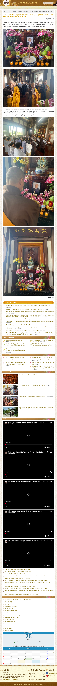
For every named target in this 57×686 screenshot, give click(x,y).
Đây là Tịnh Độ (8, 628)
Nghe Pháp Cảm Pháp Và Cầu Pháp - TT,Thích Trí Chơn (18, 599)
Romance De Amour (9, 619)
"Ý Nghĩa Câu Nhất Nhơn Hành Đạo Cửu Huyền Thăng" (17, 569)
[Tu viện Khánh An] (4, 11)
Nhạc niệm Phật (8, 602)
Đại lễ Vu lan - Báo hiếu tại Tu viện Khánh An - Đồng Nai (32, 385)
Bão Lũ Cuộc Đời (9, 608)
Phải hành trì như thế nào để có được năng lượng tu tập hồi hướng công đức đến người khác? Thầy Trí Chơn (29, 591)
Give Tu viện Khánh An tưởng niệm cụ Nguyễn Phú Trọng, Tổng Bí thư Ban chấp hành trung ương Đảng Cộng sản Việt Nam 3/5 (49, 19)
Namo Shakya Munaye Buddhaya (12, 615)
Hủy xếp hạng (46, 19)
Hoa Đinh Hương (8, 626)
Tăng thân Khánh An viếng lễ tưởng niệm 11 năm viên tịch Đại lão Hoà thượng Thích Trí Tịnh (28, 305)
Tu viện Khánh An (52, 673)
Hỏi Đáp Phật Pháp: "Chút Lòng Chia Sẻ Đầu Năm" (17, 573)
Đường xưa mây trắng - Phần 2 (12, 617)
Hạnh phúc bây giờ (9, 630)
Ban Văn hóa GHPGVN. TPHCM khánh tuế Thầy (17, 319)
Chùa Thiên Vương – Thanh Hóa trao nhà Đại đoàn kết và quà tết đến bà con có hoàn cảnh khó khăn (30, 321)
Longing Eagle (8, 623)
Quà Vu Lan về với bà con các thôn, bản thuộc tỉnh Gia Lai (32, 396)
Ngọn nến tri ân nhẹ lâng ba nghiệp (27, 374)
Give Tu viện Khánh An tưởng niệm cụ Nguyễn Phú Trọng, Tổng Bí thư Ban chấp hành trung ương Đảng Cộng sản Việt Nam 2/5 (48, 19)
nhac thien (7, 613)
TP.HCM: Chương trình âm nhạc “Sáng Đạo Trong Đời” (18, 325)
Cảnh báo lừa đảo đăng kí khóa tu (14, 340)
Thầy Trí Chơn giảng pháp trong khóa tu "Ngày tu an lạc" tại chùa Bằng (22, 330)
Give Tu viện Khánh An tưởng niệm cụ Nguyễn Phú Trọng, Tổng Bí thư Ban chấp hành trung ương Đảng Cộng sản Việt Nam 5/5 (52, 19)
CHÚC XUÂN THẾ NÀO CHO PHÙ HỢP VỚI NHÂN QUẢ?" (18, 571)
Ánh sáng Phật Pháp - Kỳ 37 (11, 610)
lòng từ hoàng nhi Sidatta (11, 606)
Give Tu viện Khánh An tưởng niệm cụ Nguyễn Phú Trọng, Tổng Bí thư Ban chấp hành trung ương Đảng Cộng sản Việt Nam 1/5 (47, 19)
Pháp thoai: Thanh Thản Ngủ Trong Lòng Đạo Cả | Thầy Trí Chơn (20, 586)
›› (47, 648)
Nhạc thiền (7, 604)
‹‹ (9, 648)
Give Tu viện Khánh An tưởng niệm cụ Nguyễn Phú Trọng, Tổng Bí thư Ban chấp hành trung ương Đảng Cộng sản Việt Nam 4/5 (51, 19)
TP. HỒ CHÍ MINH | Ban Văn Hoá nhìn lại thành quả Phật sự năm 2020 (21, 594)
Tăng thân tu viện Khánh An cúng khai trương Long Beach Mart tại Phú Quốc (24, 309)
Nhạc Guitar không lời (10, 621)
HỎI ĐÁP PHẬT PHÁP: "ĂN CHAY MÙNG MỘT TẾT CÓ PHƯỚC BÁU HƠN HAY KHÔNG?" (26, 576)
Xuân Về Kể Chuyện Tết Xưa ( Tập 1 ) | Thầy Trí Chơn (17, 578)
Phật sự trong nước (13, 300)
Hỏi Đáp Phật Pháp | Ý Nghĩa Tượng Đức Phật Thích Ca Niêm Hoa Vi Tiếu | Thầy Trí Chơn (26, 580)
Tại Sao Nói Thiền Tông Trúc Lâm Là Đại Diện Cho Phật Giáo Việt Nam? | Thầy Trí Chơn (26, 588)
